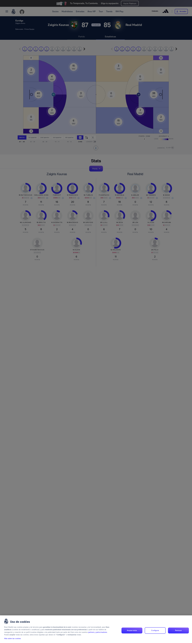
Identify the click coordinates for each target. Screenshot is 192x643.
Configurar (155, 630)
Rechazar (178, 630)
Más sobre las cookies (12, 639)
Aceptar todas (132, 630)
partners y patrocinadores (97, 632)
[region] (96, 629)
